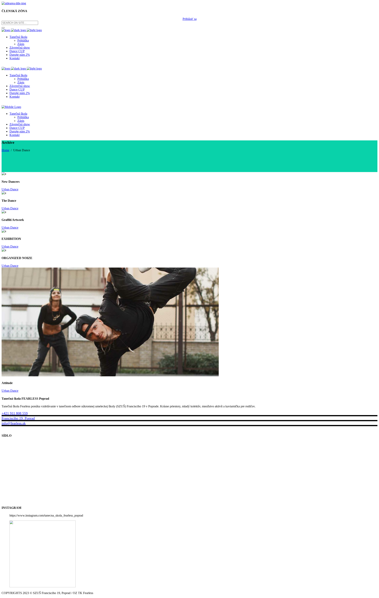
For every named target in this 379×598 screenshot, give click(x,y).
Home (5, 150)
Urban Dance (10, 189)
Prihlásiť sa (190, 19)
